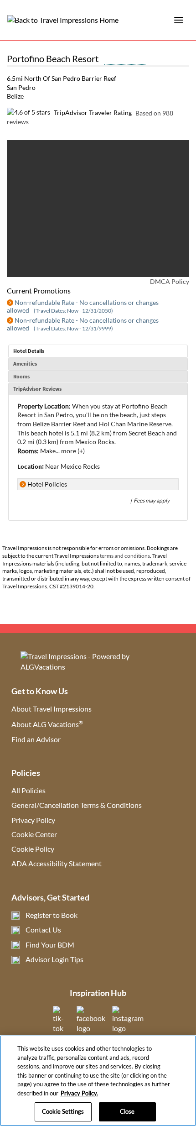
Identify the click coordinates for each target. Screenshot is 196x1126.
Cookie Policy (32, 848)
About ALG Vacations (47, 724)
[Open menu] (179, 20)
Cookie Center (34, 834)
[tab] (98, 351)
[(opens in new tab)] (91, 1028)
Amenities (25, 363)
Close (127, 1111)
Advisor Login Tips (54, 959)
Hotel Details (28, 350)
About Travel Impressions (51, 708)
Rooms (21, 376)
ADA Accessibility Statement (56, 863)
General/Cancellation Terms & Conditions (76, 805)
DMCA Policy (169, 281)
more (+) (73, 451)
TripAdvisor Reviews (37, 388)
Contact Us (43, 929)
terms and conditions (125, 555)
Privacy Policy (33, 820)
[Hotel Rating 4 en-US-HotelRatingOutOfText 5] (124, 60)
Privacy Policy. (79, 1093)
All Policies (28, 790)
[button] (25, 208)
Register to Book (51, 915)
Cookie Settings (63, 1111)
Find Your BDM (50, 944)
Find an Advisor (36, 739)
